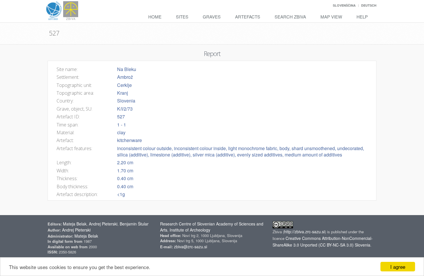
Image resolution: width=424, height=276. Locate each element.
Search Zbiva (290, 17)
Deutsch (368, 5)
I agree (397, 266)
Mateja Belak (75, 224)
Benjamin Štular (134, 224)
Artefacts (247, 17)
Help (362, 17)
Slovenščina (344, 5)
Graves (212, 17)
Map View (331, 17)
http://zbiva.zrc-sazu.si (304, 231)
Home (155, 17)
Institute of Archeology (190, 230)
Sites (182, 17)
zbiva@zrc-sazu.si (190, 246)
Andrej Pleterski (103, 224)
